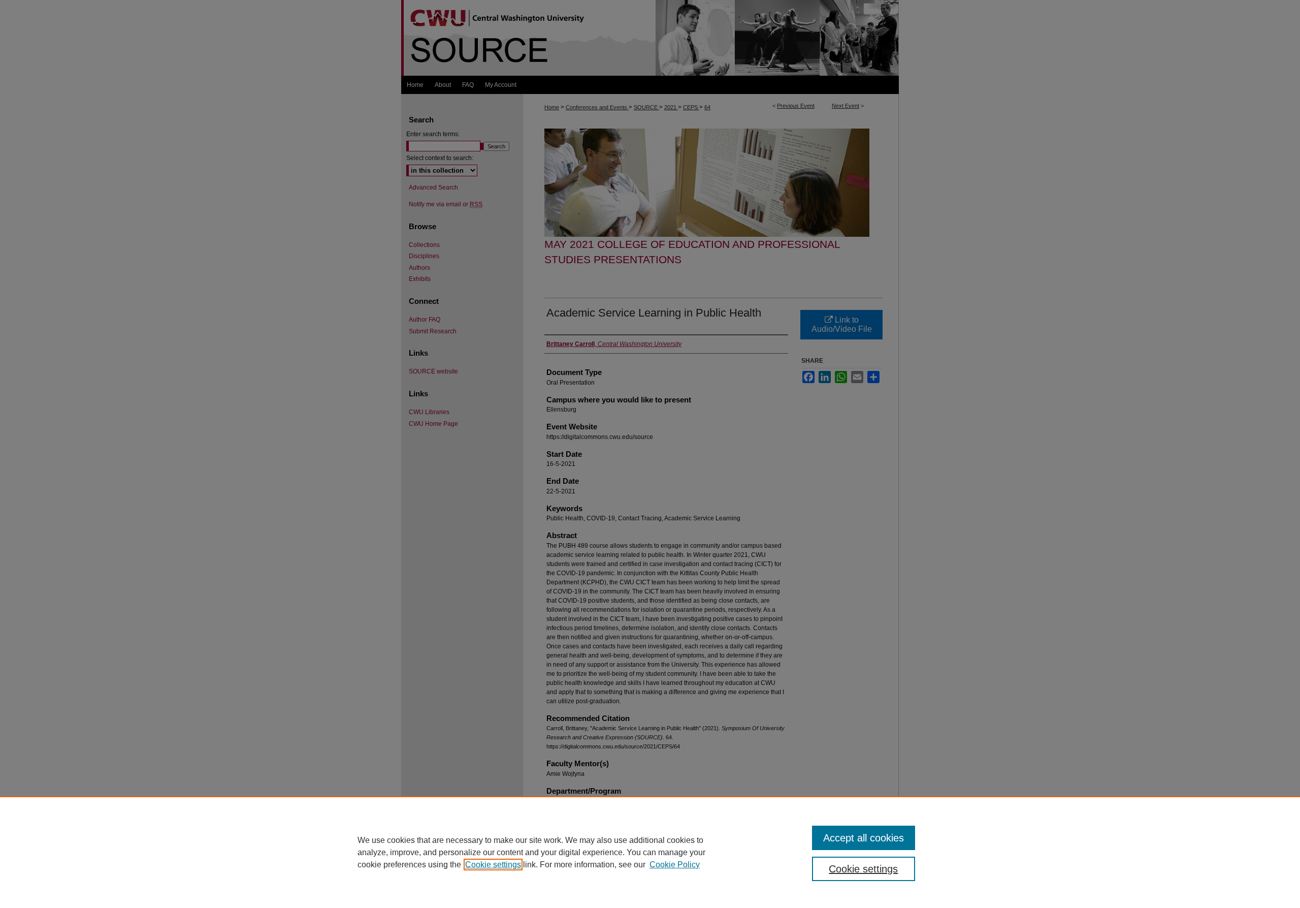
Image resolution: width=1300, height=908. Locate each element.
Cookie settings (493, 864)
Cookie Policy (674, 864)
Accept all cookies (863, 837)
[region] (650, 852)
